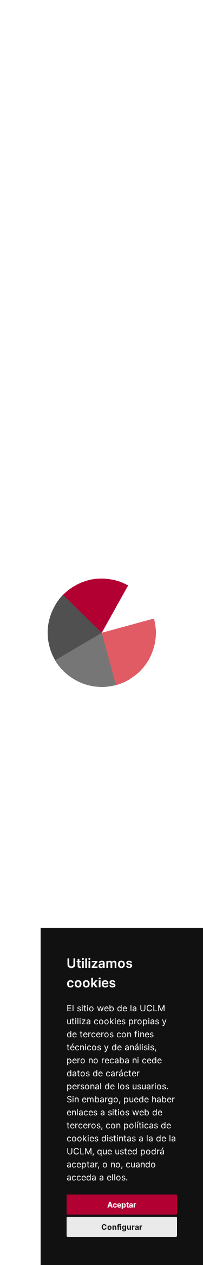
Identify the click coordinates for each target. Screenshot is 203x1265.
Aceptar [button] (121, 1204)
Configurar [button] (121, 1226)
